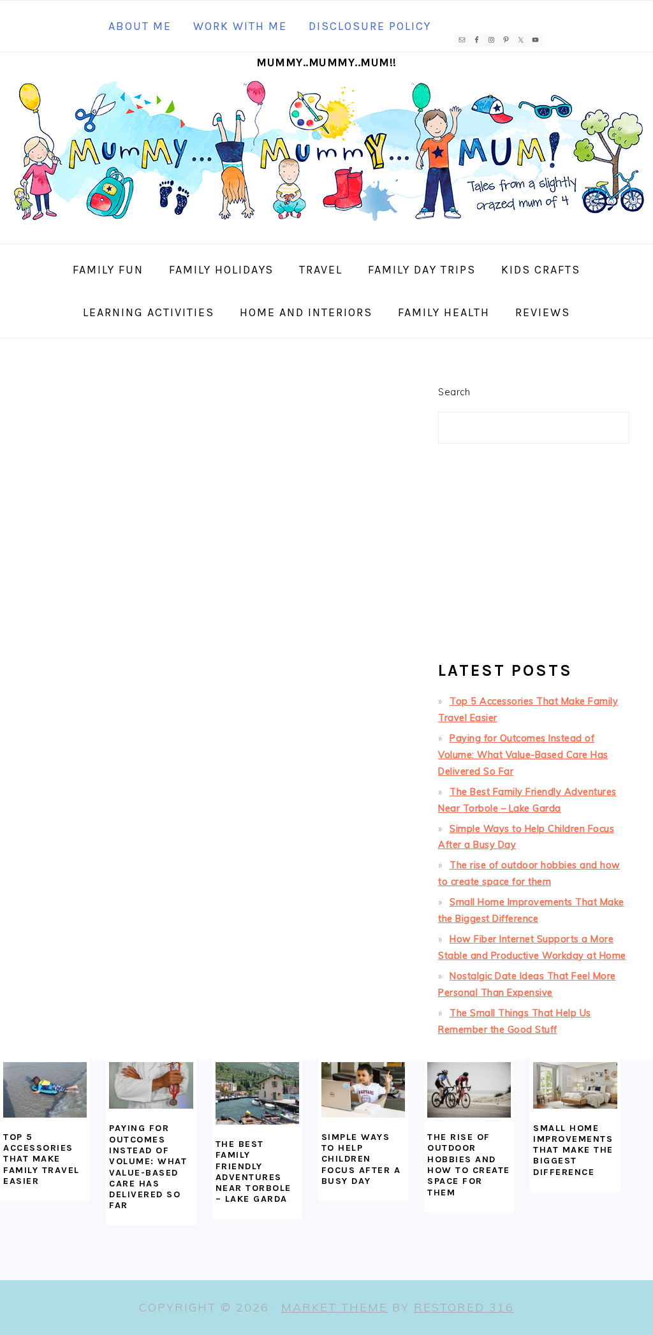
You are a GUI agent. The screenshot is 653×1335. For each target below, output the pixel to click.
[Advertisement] (533, 558)
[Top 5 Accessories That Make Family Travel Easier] (45, 1090)
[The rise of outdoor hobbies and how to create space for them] (469, 1090)
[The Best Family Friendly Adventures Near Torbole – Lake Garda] (257, 1093)
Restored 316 (464, 1307)
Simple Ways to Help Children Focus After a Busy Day (361, 1159)
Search (454, 392)
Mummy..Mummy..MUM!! (326, 62)
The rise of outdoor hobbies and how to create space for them (468, 1164)
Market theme (334, 1307)
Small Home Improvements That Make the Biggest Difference (573, 1150)
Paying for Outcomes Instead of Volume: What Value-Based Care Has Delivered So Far (523, 755)
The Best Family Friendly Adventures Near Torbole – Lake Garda (253, 1171)
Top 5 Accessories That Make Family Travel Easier (41, 1159)
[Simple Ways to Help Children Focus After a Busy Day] (363, 1090)
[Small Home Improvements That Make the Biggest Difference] (575, 1085)
